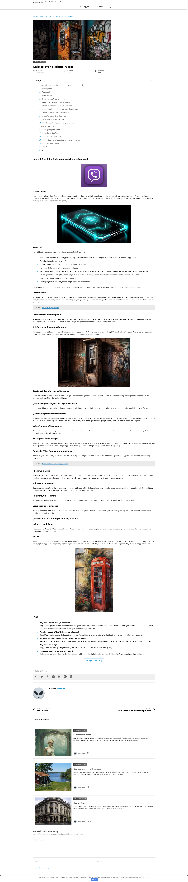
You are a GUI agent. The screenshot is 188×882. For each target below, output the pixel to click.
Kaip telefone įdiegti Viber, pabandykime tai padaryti (62, 85)
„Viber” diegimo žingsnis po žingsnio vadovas (60, 109)
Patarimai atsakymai (39, 62)
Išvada (45, 147)
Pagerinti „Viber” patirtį (51, 133)
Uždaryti (94, 879)
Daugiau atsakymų (94, 661)
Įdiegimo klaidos (47, 126)
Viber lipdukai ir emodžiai (52, 136)
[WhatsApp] (65, 676)
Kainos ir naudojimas (50, 143)
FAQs (43, 150)
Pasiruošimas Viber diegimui (53, 99)
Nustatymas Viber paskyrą (53, 119)
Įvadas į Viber (47, 89)
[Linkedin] (59, 676)
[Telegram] (53, 676)
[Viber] (71, 676)
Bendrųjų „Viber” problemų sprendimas (58, 123)
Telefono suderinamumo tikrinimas (56, 102)
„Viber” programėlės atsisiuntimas (55, 113)
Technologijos (83, 7)
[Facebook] (35, 676)
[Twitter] (41, 676)
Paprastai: (46, 92)
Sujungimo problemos (51, 130)
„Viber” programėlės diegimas (54, 116)
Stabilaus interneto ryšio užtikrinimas (57, 106)
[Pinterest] (47, 676)
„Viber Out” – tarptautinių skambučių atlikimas (61, 140)
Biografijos (99, 7)
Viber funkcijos (48, 95)
